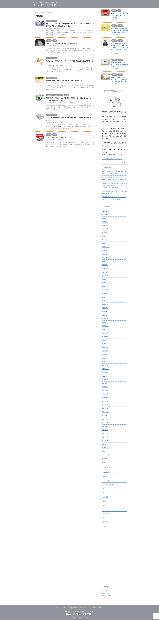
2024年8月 (105, 293)
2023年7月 (105, 336)
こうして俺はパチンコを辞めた (56, 137)
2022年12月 (105, 361)
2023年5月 (105, 344)
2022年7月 (105, 379)
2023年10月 (105, 329)
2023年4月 (105, 347)
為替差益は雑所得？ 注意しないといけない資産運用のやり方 (119, 64)
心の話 (66, 45)
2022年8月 (105, 376)
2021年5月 (105, 430)
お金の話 (57, 28)
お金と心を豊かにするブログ (44, 5)
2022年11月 (105, 365)
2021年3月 (105, 437)
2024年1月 (105, 318)
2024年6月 (105, 300)
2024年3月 (105, 311)
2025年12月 (105, 240)
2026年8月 (105, 211)
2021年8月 (105, 419)
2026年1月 (105, 236)
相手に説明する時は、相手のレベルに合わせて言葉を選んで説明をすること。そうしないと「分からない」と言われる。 (119, 47)
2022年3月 (105, 394)
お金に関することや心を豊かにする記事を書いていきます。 (79, 611)
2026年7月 (105, 214)
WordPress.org (106, 598)
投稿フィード (105, 593)
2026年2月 (105, 232)
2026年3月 (105, 229)
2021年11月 (105, 408)
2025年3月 (105, 272)
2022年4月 (105, 390)
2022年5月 (105, 387)
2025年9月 (105, 250)
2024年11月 (105, 283)
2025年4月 (105, 268)
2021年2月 (105, 440)
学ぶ (65, 83)
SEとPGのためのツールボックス (112, 159)
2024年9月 (105, 290)
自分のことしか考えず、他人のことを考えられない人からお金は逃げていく (119, 15)
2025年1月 (105, 279)
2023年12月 (105, 322)
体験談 (61, 65)
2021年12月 (105, 405)
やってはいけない (64, 102)
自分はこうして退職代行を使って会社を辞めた (61, 43)
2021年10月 (105, 412)
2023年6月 (105, 340)
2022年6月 (105, 383)
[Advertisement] (114, 556)
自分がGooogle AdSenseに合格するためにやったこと (64, 80)
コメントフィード (107, 595)
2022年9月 (105, 372)
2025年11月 (105, 243)
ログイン (104, 590)
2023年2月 (105, 354)
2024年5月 (105, 304)
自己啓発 (75, 608)
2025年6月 (105, 261)
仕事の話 (62, 45)
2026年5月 (105, 222)
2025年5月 (105, 265)
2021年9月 (105, 415)
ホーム (56, 608)
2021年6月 (105, 426)
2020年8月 (105, 458)
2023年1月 (105, 358)
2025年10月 (105, 247)
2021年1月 (105, 444)
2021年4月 (105, 433)
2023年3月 (105, 351)
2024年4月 (105, 308)
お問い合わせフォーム (98, 608)
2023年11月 (105, 326)
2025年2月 (105, 275)
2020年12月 (105, 448)
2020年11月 (105, 451)
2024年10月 (105, 286)
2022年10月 (105, 369)
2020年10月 (105, 455)
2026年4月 (105, 225)
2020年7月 (105, 462)
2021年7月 (105, 422)
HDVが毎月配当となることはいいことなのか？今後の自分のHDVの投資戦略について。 (119, 79)
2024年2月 (105, 315)
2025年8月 (105, 254)
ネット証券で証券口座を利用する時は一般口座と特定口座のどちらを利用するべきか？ (119, 30)
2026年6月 (105, 218)
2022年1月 (105, 401)
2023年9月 (105, 333)
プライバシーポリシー (85, 608)
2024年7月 (105, 297)
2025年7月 (105, 257)
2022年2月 (105, 397)
